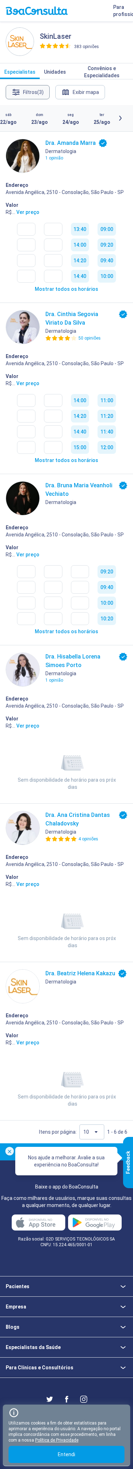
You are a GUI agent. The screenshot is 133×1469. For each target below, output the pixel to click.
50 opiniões (89, 338)
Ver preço (27, 212)
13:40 (79, 229)
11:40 (106, 432)
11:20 (106, 416)
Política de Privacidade (56, 1440)
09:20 (106, 245)
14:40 (79, 276)
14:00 (79, 245)
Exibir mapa (86, 92)
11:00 (106, 400)
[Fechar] (9, 1151)
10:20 (106, 618)
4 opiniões (88, 838)
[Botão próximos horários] (120, 118)
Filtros (33, 92)
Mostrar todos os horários (66, 289)
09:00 (106, 229)
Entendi (66, 1454)
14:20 (79, 260)
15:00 (79, 447)
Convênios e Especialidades (102, 71)
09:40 (106, 260)
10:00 (106, 276)
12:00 (106, 447)
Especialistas (19, 72)
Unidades (55, 72)
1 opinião (54, 158)
